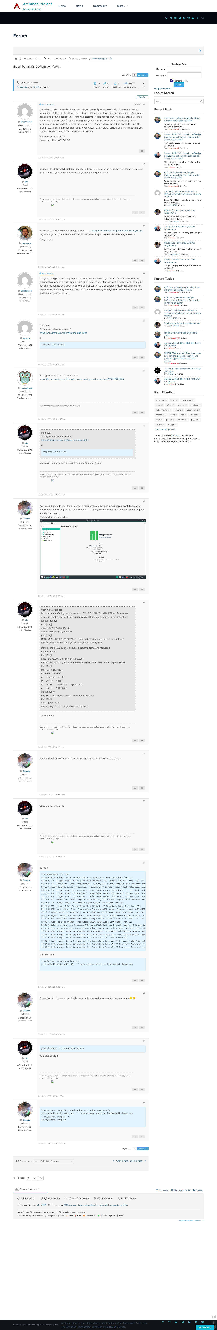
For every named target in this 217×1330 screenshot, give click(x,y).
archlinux (160, 415)
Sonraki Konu (137, 1160)
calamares (186, 400)
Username (161, 69)
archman (160, 400)
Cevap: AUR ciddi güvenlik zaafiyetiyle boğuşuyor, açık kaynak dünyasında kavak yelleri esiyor (183, 137)
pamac (169, 419)
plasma (194, 419)
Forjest (36, 87)
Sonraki (141, 75)
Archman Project (37, 4)
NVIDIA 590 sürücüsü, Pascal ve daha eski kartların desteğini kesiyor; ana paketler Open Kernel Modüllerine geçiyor (182, 357)
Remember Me (180, 81)
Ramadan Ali (173, 129)
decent (26, 338)
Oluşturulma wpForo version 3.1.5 (191, 1221)
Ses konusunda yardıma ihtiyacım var (182, 323)
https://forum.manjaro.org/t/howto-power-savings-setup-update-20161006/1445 (82, 379)
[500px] (197, 18)
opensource (192, 410)
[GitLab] (166, 18)
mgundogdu (26, 388)
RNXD (170, 374)
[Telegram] (171, 18)
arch (158, 405)
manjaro (194, 405)
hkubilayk (26, 243)
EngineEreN (26, 122)
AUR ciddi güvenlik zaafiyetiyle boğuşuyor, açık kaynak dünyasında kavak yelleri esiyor (181, 175)
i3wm (172, 415)
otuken (159, 424)
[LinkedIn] (175, 18)
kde (182, 415)
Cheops (26, 518)
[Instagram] (193, 18)
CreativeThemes (51, 1325)
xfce (169, 405)
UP (214, 1322)
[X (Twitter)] (184, 18)
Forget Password (162, 88)
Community (100, 5)
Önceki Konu (121, 1160)
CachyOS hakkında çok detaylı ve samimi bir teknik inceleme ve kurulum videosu (182, 194)
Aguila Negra (173, 221)
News (79, 5)
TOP (214, 1316)
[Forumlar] (16, 59)
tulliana (171, 167)
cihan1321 (172, 205)
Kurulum (182, 419)
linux (172, 400)
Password (161, 75)
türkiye (171, 424)
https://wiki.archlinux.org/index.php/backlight (63, 332)
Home (62, 5)
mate (158, 419)
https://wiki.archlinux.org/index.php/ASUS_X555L (116, 230)
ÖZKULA (174, 435)
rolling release (162, 410)
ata (26, 181)
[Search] (203, 18)
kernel (181, 405)
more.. (121, 5)
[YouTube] (180, 18)
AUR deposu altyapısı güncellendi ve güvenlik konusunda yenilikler (181, 119)
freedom (194, 415)
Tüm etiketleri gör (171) (165, 429)
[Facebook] (188, 18)
